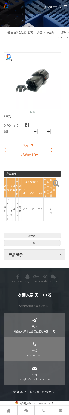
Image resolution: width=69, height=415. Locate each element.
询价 (26, 145)
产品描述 (11, 173)
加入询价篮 (26, 155)
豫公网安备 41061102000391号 (36, 403)
